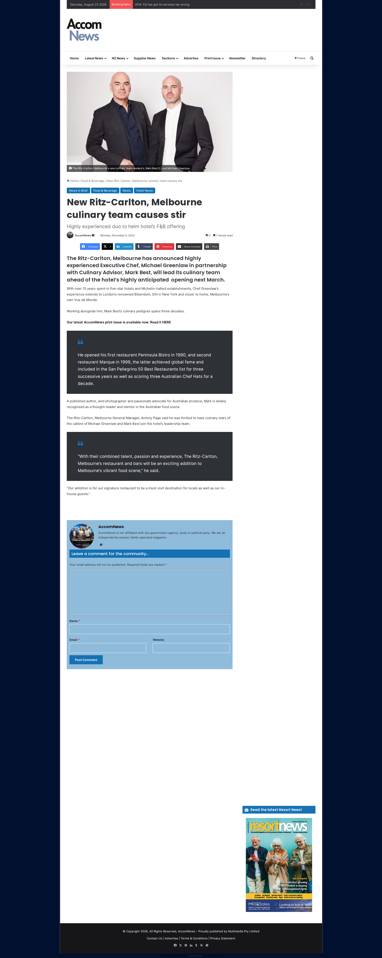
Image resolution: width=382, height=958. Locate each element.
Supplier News (145, 58)
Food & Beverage (92, 181)
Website (158, 639)
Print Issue (212, 58)
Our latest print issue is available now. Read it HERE (119, 322)
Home (74, 58)
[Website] (101, 544)
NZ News (118, 58)
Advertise (191, 58)
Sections (168, 58)
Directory (259, 58)
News (127, 190)
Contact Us (154, 938)
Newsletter (237, 58)
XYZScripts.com (213, 955)
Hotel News (144, 190)
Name (74, 621)
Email (74, 639)
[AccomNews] (84, 30)
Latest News (94, 58)
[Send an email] (93, 235)
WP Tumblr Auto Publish (173, 955)
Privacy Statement (222, 938)
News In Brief (78, 190)
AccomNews (83, 235)
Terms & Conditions (194, 938)
